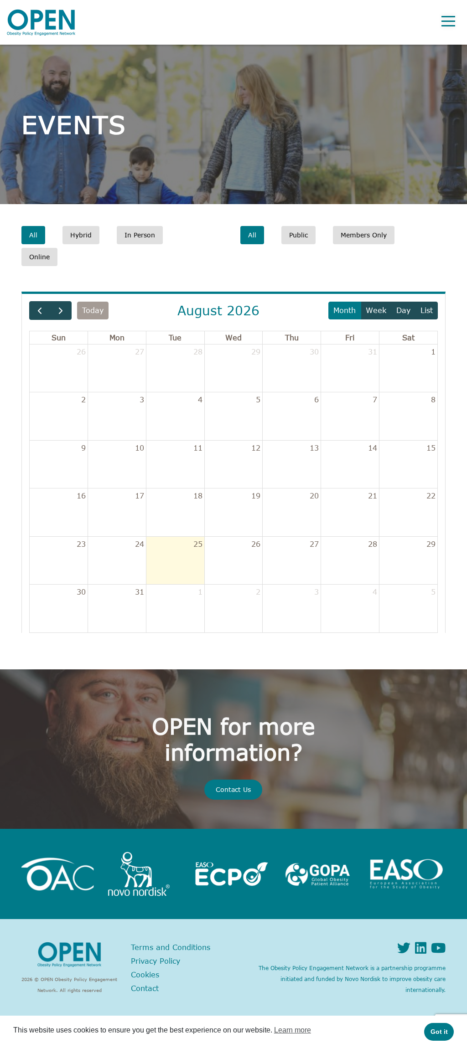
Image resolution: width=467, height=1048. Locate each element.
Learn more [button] (292, 1030)
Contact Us (233, 789)
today (93, 310)
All (33, 235)
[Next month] (61, 310)
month (344, 310)
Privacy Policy (155, 961)
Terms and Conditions (170, 947)
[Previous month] (40, 310)
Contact (145, 988)
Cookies (145, 975)
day (403, 310)
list (426, 310)
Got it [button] (439, 1031)
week (376, 310)
